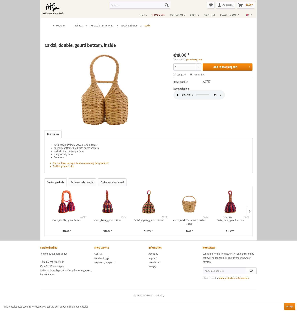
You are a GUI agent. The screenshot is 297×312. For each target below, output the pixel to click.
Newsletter (154, 262)
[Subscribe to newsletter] (251, 270)
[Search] (166, 5)
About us (153, 253)
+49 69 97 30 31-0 (52, 262)
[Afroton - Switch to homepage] (53, 8)
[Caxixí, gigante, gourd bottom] (148, 202)
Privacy (152, 267)
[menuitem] (140, 5)
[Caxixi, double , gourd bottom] (67, 202)
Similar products (55, 182)
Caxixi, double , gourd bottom (66, 220)
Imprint (152, 258)
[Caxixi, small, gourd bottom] (230, 202)
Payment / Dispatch (104, 262)
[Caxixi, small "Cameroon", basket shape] (189, 202)
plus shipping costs (194, 59)
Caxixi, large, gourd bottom (107, 220)
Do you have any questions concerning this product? (80, 163)
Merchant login (102, 258)
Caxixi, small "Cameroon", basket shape (189, 222)
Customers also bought (82, 182)
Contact (98, 253)
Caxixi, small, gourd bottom (230, 220)
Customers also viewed (112, 182)
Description (53, 134)
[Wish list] (210, 5)
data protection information (234, 278)
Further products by (63, 166)
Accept (289, 306)
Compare (181, 74)
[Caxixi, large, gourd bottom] (107, 202)
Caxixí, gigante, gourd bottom (148, 220)
